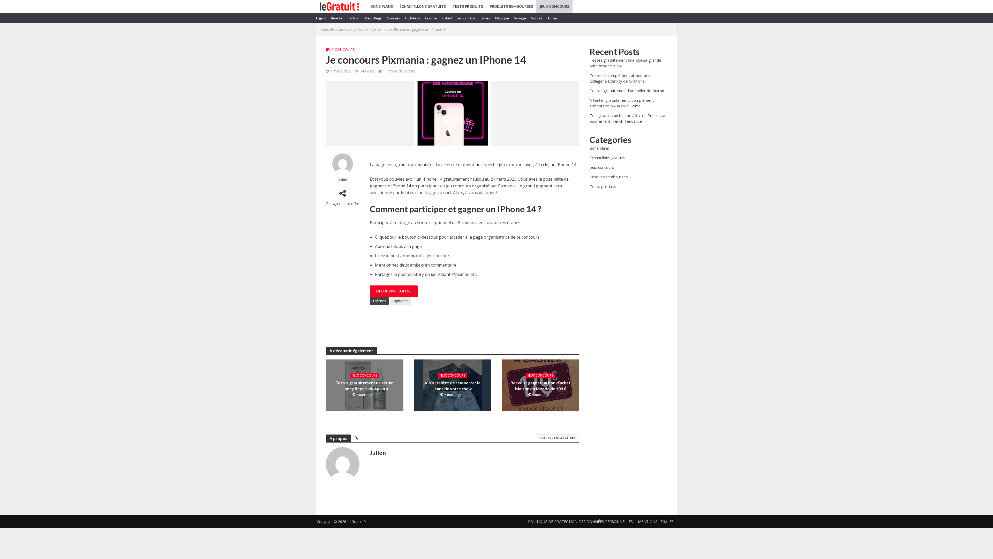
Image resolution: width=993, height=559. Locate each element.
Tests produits (468, 6)
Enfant (447, 18)
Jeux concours (554, 6)
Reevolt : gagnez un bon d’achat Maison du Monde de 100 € (540, 385)
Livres (485, 18)
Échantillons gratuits (423, 6)
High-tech (412, 18)
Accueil (363, 29)
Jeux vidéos (466, 18)
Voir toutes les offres (557, 437)
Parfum (353, 18)
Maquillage (373, 18)
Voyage (520, 18)
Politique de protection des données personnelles (580, 521)
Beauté (336, 18)
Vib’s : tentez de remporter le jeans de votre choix (452, 385)
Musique (502, 18)
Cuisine (431, 18)
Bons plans (382, 6)
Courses (393, 18)
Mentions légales (656, 521)
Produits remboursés (511, 6)
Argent (320, 18)
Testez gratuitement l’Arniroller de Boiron (627, 90)
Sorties (536, 18)
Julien (342, 179)
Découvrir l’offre (393, 291)
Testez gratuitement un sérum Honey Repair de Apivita (365, 385)
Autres (552, 18)
